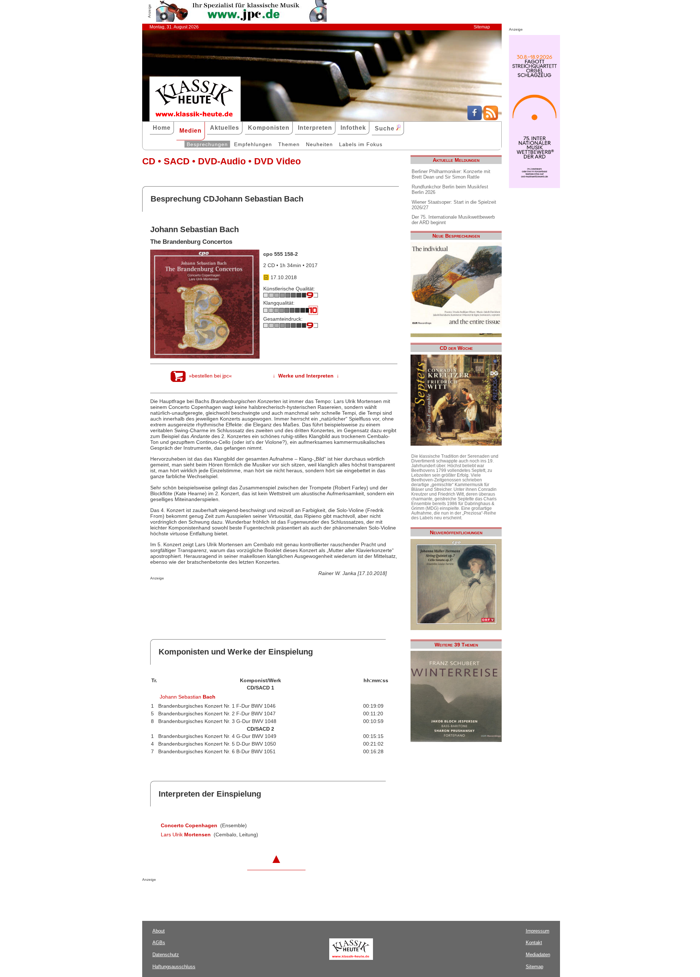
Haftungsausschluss (173, 966)
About (158, 931)
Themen (289, 144)
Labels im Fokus (360, 144)
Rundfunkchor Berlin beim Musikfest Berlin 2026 (450, 189)
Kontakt (534, 942)
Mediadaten (538, 954)
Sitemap (482, 27)
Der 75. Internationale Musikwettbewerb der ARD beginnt (453, 219)
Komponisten (268, 128)
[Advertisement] (235, 595)
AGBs (158, 942)
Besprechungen (207, 144)
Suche (385, 128)
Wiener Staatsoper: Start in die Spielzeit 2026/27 (454, 204)
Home (162, 128)
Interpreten (315, 128)
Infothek (353, 128)
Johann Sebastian (187, 697)
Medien (190, 131)
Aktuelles (224, 128)
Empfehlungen (253, 144)
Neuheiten (319, 144)
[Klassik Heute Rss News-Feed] (490, 118)
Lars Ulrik (186, 834)
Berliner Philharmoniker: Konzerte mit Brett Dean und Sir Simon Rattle (451, 174)
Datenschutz (165, 954)
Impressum (537, 931)
